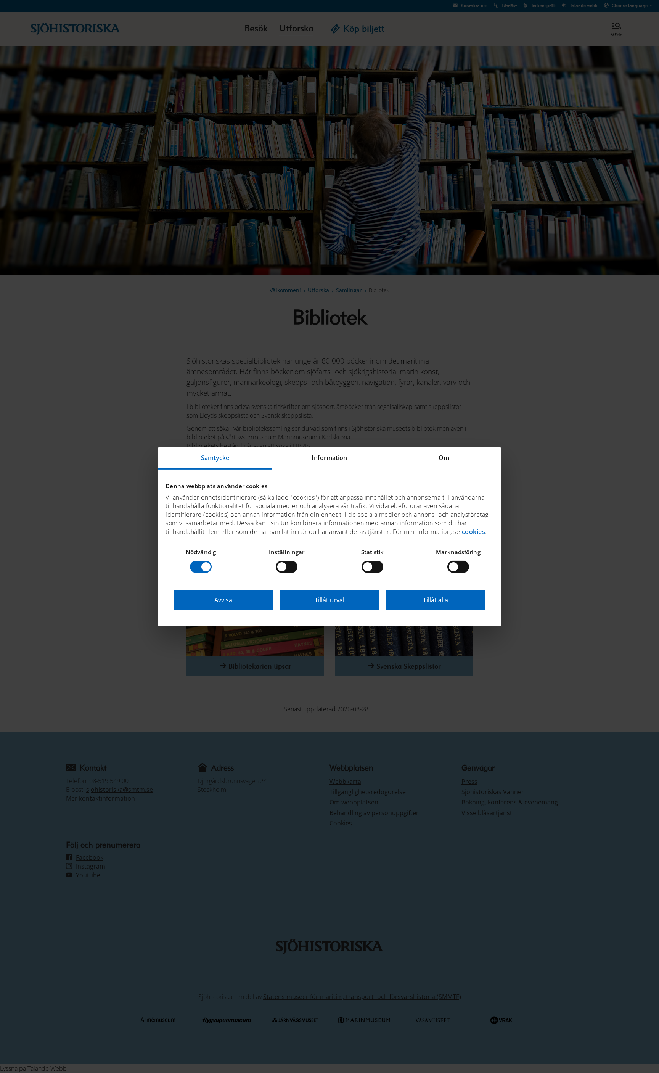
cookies (473, 531)
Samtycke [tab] (215, 457)
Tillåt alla (435, 600)
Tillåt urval (329, 600)
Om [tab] (444, 457)
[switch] (286, 567)
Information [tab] (329, 457)
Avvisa (223, 600)
